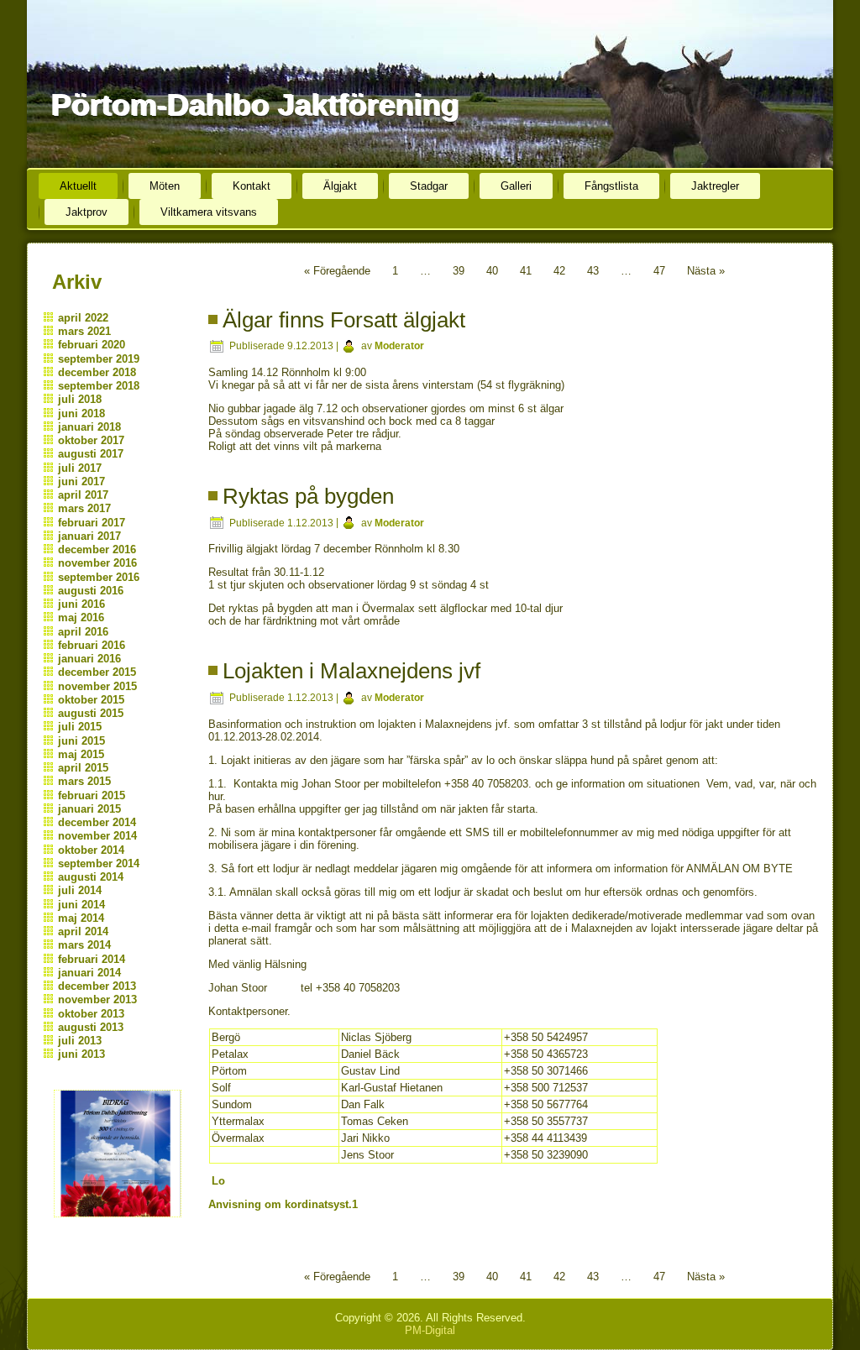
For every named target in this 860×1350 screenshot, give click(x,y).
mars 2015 (84, 781)
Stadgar (429, 186)
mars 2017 (84, 508)
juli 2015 (80, 726)
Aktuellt (78, 186)
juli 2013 (80, 1040)
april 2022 (83, 317)
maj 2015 (81, 754)
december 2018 (97, 372)
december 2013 (97, 986)
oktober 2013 (91, 1013)
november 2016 (97, 563)
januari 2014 (89, 972)
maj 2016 (81, 617)
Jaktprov (87, 212)
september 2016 (98, 577)
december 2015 (97, 672)
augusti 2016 (90, 590)
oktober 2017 (91, 440)
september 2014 (98, 863)
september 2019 (98, 359)
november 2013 (97, 999)
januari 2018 (89, 427)
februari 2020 (91, 344)
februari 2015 (91, 795)
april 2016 (83, 631)
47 (659, 270)
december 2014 (97, 822)
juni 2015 (81, 741)
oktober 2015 (91, 699)
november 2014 (97, 835)
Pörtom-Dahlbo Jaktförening (254, 104)
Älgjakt (340, 186)
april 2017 (83, 495)
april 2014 (83, 931)
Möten (164, 186)
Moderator (399, 346)
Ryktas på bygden (308, 496)
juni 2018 (81, 413)
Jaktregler (715, 186)
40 (492, 270)
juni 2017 (81, 481)
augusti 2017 (90, 453)
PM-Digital (430, 1330)
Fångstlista (611, 186)
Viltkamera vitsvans (208, 212)
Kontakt (251, 186)
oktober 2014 (91, 850)
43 (593, 270)
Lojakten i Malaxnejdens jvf (351, 670)
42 (559, 270)
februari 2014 (91, 959)
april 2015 (83, 767)
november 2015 (97, 686)
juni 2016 (81, 604)
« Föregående (337, 270)
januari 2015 (89, 809)
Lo (218, 1181)
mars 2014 (84, 945)
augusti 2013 (90, 1027)
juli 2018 (80, 399)
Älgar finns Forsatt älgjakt (344, 319)
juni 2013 (81, 1054)
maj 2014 (81, 918)
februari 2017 (91, 522)
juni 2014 (81, 904)
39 (458, 270)
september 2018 (98, 385)
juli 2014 (80, 890)
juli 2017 (80, 468)
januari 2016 (89, 658)
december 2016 (97, 549)
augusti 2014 (90, 877)
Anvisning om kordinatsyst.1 (283, 1204)
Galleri (516, 186)
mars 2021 (84, 331)
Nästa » (706, 270)
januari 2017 (89, 536)
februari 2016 (91, 645)
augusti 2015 (90, 713)
